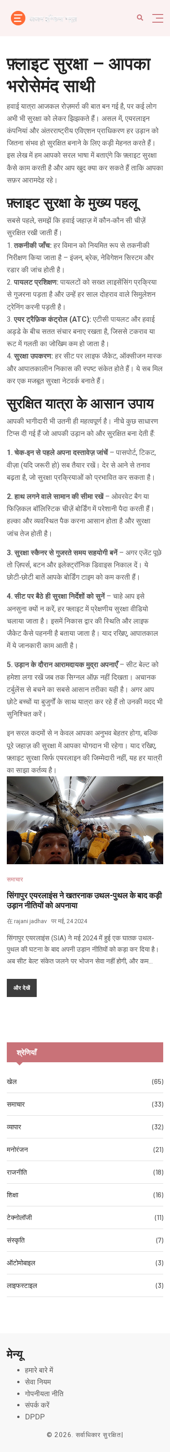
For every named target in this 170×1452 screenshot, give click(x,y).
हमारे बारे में (39, 1370)
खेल (12, 1081)
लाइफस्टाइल (22, 1285)
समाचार (15, 879)
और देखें (22, 987)
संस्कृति (15, 1240)
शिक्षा (12, 1195)
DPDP (35, 1417)
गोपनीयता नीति (44, 1393)
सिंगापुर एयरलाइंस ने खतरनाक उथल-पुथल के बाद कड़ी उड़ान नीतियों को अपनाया (84, 900)
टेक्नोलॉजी (19, 1217)
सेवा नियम (38, 1382)
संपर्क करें (37, 1405)
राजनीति (17, 1172)
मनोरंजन (17, 1149)
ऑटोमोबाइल (21, 1262)
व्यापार (14, 1127)
